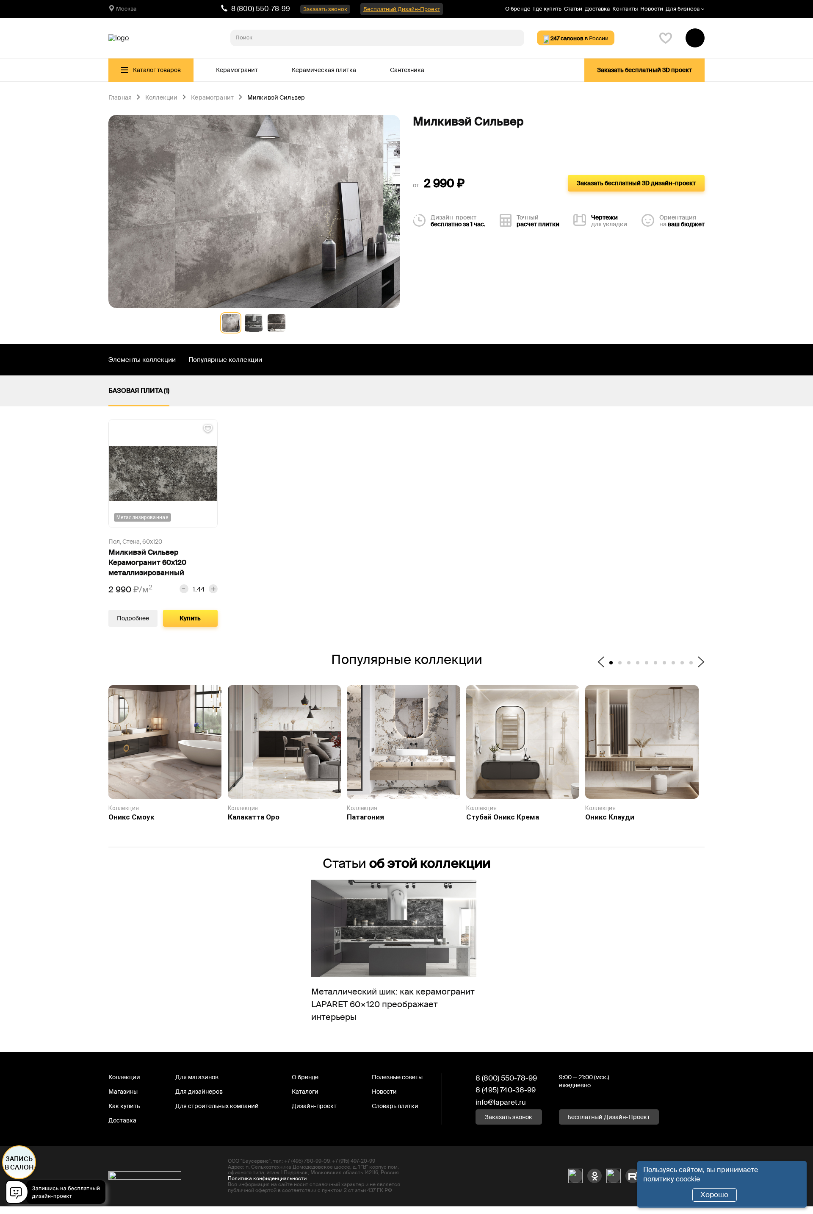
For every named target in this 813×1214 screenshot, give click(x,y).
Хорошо (714, 1194)
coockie (688, 1179)
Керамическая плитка (324, 70)
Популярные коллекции (225, 360)
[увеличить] (213, 588)
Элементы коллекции (142, 360)
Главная (120, 97)
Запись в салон (19, 1163)
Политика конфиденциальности (267, 1178)
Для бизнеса (683, 9)
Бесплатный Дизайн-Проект (401, 9)
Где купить (547, 8)
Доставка (597, 8)
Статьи (573, 8)
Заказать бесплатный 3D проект (644, 70)
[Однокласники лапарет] (594, 1176)
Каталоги (305, 1091)
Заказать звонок (325, 9)
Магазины (123, 1091)
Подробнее (133, 618)
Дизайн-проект (314, 1106)
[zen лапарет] (613, 1176)
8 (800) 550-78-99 (260, 8)
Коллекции (161, 97)
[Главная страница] (118, 38)
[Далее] (701, 662)
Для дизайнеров (199, 1091)
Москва (126, 8)
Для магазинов (196, 1077)
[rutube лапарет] (632, 1176)
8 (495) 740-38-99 (506, 1090)
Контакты (625, 8)
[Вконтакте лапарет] (575, 1176)
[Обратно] (600, 662)
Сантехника (407, 70)
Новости (651, 8)
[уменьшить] (184, 588)
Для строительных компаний (217, 1106)
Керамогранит (237, 70)
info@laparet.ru (501, 1102)
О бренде (518, 8)
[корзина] (695, 37)
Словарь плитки (395, 1106)
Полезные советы (397, 1077)
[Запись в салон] (57, 1193)
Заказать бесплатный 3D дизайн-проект (636, 183)
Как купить (124, 1106)
